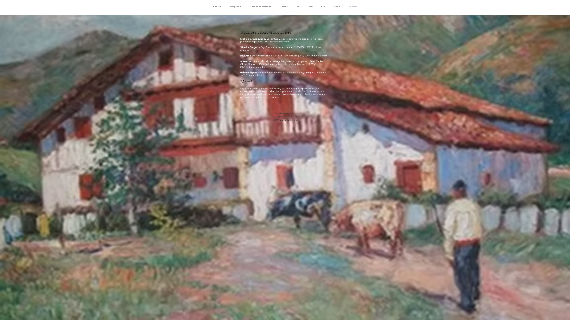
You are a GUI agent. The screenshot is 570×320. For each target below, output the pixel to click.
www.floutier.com (285, 112)
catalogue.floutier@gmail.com (285, 116)
